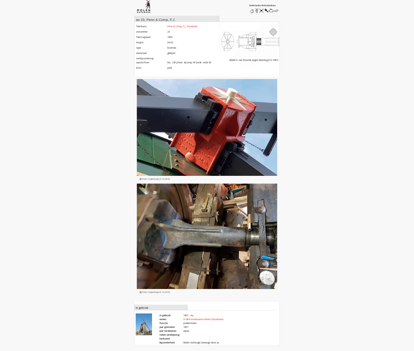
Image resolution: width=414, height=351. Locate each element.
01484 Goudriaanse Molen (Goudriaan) (203, 319)
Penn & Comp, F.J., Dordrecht (182, 26)
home (252, 9)
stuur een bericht (277, 10)
